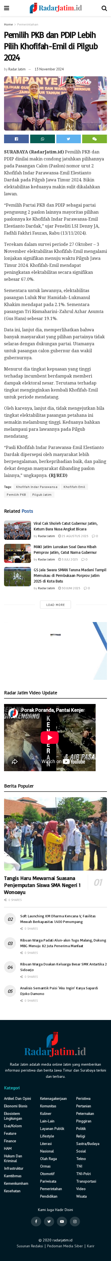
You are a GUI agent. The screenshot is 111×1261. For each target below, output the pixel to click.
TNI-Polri (83, 1173)
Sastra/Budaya (87, 1143)
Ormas (45, 1166)
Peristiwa (83, 1098)
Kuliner (45, 1113)
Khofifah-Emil (74, 487)
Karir (91, 1246)
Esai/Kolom (13, 1125)
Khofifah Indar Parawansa (36, 487)
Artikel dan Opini (17, 1098)
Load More (55, 605)
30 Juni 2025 (71, 588)
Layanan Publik (52, 1128)
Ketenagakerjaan (53, 1098)
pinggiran (83, 1121)
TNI (79, 1166)
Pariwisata (48, 1181)
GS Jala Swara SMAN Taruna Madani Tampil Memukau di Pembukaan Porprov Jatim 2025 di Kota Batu (70, 575)
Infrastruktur (13, 1168)
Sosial (81, 1151)
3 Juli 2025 (69, 559)
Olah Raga (48, 1158)
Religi (80, 1136)
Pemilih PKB (16, 495)
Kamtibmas (13, 1175)
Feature (10, 1133)
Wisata (81, 1196)
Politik (81, 1128)
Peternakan (85, 1113)
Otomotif (47, 1173)
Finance (10, 1140)
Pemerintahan (27, 24)
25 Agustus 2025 (75, 536)
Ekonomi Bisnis (15, 1106)
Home (8, 24)
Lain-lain (47, 1121)
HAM (8, 1148)
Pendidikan (48, 1196)
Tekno (81, 1158)
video (81, 1188)
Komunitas (48, 1106)
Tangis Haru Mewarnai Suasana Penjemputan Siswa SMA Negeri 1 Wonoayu (42, 885)
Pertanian (83, 1106)
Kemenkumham (16, 1183)
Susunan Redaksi (30, 1246)
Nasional (47, 1151)
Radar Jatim (17, 69)
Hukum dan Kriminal (13, 1158)
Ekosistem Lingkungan (13, 1116)
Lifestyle (47, 1136)
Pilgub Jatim (42, 495)
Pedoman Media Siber (65, 1246)
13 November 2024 (49, 69)
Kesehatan (12, 1190)
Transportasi (86, 1181)
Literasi (46, 1143)
